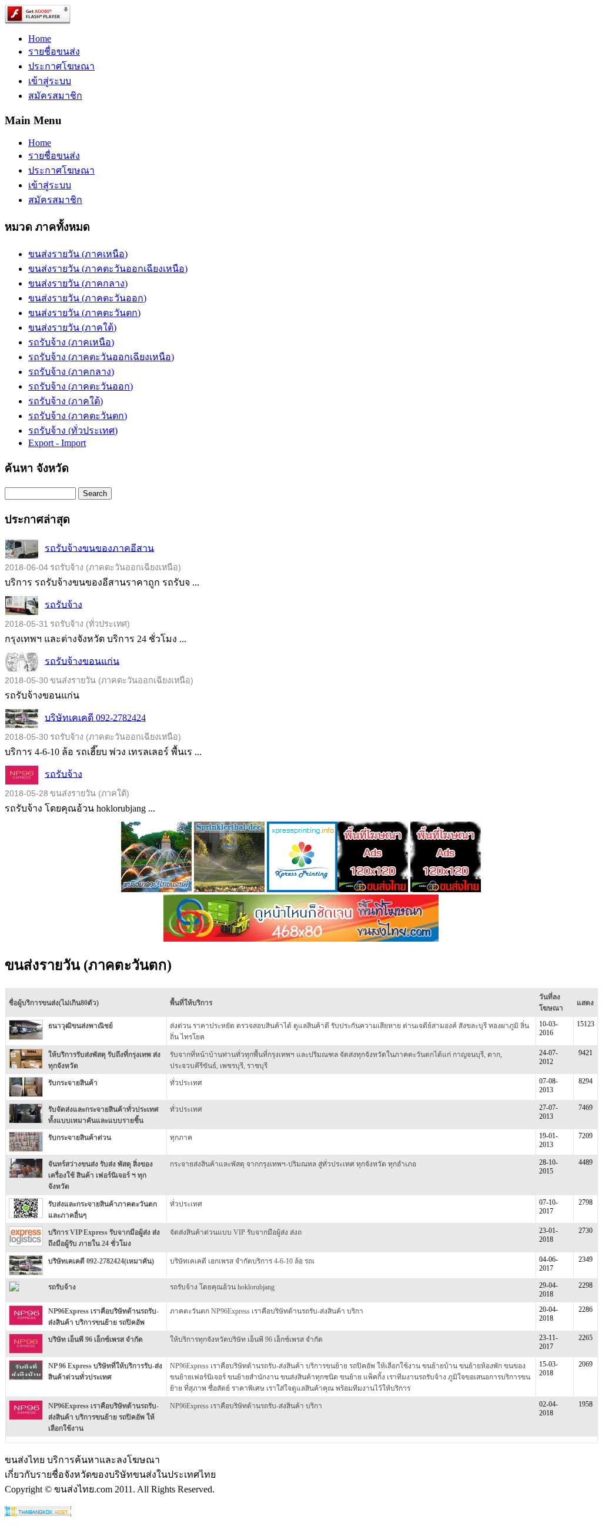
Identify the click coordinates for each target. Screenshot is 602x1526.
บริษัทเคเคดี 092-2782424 (95, 717)
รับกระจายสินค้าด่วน (79, 1137)
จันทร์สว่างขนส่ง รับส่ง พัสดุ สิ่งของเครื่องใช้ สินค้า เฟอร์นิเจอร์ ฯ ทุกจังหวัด (100, 1175)
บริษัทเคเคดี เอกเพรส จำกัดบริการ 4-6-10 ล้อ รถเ (242, 1261)
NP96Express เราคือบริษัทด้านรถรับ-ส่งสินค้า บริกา (246, 1406)
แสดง (585, 1003)
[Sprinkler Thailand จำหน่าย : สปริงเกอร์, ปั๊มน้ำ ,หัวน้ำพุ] (156, 889)
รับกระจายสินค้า (73, 1083)
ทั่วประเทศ (186, 1083)
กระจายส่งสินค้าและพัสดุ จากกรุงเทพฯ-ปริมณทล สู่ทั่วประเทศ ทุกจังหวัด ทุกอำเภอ (293, 1164)
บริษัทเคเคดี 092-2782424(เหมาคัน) (101, 1261)
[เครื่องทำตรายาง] (302, 889)
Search (95, 493)
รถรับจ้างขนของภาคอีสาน (99, 548)
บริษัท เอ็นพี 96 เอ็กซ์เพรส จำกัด (95, 1339)
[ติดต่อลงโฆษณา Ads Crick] (372, 889)
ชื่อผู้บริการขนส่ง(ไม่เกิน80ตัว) (54, 1003)
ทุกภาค (181, 1137)
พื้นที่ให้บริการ (191, 1003)
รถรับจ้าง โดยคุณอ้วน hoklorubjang (222, 1287)
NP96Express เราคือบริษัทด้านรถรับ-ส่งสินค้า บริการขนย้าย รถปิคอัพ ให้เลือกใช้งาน (103, 1417)
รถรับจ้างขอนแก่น (82, 661)
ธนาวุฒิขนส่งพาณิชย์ (80, 1026)
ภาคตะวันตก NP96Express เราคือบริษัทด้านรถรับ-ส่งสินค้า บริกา (266, 1311)
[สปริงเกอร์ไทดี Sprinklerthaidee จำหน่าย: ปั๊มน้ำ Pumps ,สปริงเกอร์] (229, 889)
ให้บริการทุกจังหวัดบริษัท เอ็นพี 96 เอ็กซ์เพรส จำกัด (246, 1339)
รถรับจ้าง (63, 604)
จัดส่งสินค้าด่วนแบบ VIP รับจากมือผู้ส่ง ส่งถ (236, 1232)
